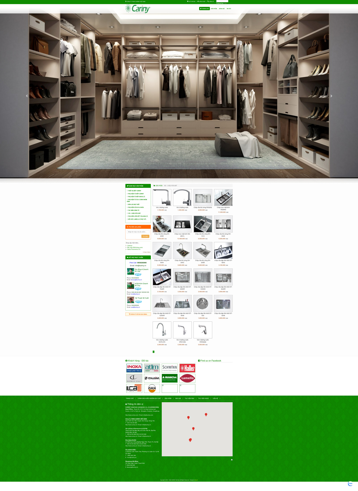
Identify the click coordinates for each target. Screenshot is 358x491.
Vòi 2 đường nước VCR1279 (162, 341)
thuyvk (196, 480)
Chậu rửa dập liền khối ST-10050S (203, 288)
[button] (27, 96)
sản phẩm (214, 8)
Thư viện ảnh (189, 398)
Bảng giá (222, 8)
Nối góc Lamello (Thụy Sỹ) (137, 219)
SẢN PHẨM (159, 186)
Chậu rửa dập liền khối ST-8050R (182, 288)
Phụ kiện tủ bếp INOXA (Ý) (136, 196)
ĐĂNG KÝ (211, 1)
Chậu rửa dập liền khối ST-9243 (223, 261)
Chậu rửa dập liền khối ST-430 (203, 314)
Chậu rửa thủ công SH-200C (182, 261)
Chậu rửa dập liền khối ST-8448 (182, 314)
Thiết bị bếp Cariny (134, 191)
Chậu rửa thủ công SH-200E (162, 235)
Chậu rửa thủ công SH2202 (203, 207)
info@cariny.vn (140, 265)
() (192, 1)
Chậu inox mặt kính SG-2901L (182, 235)
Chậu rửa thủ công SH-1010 (203, 235)
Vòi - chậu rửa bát (134, 213)
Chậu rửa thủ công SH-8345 (223, 235)
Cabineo (129, 245)
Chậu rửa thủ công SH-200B (203, 261)
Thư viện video (203, 398)
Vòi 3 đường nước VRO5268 (203, 341)
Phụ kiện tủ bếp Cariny (136, 194)
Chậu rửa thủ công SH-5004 (162, 261)
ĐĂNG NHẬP (202, 1)
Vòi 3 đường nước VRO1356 (182, 341)
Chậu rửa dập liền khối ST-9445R (223, 288)
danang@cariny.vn (136, 280)
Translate (230, 3)
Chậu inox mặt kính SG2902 (223, 208)
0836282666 (135, 305)
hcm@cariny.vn (135, 294)
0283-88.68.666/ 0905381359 (140, 292)
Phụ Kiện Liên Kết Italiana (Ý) (138, 216)
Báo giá (178, 398)
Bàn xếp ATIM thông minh (135, 247)
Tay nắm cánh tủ (133, 210)
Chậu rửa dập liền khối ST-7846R (162, 288)
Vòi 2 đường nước (162, 207)
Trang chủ (205, 8)
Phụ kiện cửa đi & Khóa (136, 207)
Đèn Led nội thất (133, 204)
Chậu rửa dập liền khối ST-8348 (223, 314)
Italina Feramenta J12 (133, 249)
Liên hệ (215, 398)
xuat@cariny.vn (135, 307)
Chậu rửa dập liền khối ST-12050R (162, 314)
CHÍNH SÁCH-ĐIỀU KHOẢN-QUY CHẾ (149, 398)
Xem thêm (147, 252)
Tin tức (229, 8)
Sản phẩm (168, 398)
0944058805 (135, 278)
